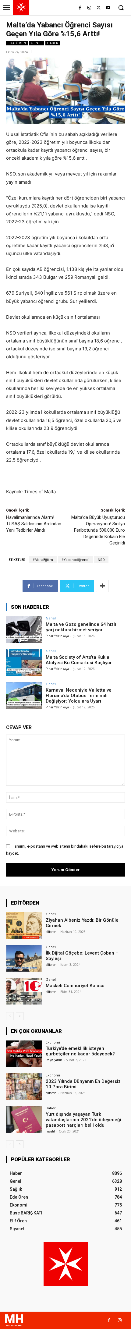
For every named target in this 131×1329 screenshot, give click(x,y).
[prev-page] (10, 1016)
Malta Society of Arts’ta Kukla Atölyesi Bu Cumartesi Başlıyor (79, 659)
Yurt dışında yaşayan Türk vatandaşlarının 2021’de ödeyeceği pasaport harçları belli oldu (83, 1119)
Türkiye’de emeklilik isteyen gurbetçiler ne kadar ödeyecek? (80, 1051)
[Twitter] (98, 8)
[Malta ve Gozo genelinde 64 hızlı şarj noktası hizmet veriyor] (24, 629)
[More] (102, 586)
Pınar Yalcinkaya (57, 636)
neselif (50, 1131)
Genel (36, 43)
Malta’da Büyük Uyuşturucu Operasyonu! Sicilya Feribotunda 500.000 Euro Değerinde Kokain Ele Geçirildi (98, 530)
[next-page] (19, 1016)
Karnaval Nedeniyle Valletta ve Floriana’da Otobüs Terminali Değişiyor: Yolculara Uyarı (79, 695)
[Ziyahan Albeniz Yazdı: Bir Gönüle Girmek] (24, 925)
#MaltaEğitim (43, 560)
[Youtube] (108, 8)
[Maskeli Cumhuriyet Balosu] (24, 991)
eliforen (51, 932)
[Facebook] (80, 8)
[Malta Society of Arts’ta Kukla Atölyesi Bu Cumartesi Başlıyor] (24, 662)
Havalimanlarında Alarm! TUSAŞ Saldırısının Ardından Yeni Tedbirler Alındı (33, 524)
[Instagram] (89, 8)
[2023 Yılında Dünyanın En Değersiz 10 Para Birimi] (24, 1086)
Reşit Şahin (54, 1060)
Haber (52, 43)
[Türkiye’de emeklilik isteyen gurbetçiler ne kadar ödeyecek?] (24, 1053)
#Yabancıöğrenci (75, 560)
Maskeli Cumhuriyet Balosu (75, 985)
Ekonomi (53, 1042)
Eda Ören (17, 43)
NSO (101, 560)
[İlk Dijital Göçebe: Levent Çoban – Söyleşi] (24, 958)
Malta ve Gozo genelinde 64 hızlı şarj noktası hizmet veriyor (81, 627)
